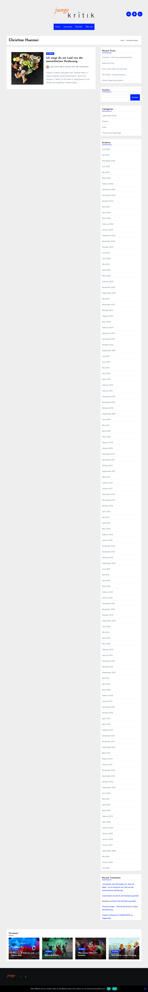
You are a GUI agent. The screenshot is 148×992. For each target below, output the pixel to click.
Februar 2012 (107, 730)
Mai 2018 (105, 425)
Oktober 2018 (107, 408)
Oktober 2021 (107, 310)
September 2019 (109, 351)
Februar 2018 (107, 443)
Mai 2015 (105, 575)
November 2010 (108, 776)
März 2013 (106, 690)
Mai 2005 (106, 857)
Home (57, 27)
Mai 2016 (105, 517)
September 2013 (109, 673)
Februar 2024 (107, 224)
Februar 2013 (107, 696)
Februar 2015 (107, 592)
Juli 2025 (106, 167)
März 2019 (106, 379)
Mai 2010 (105, 799)
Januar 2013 (107, 701)
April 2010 (106, 805)
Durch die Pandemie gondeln (127, 896)
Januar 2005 (107, 862)
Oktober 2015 (107, 558)
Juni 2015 (106, 569)
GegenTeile (106, 918)
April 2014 (106, 638)
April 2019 (106, 374)
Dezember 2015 (108, 546)
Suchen (106, 90)
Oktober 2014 (107, 615)
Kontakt (78, 27)
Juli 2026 (106, 149)
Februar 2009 (107, 828)
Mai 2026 (106, 155)
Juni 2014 (106, 627)
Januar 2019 (107, 391)
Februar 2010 (107, 816)
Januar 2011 (107, 765)
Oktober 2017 (107, 466)
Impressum (67, 27)
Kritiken (50, 53)
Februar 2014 (107, 650)
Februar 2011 (107, 759)
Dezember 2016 (108, 494)
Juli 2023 (106, 253)
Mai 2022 (106, 299)
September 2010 (109, 788)
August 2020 (107, 316)
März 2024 (106, 218)
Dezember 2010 (108, 770)
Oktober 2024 (107, 201)
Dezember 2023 (108, 236)
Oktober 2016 (107, 506)
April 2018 (106, 431)
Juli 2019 (106, 356)
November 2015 (108, 552)
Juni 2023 (106, 259)
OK (109, 989)
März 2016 (106, 529)
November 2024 (108, 195)
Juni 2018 (106, 420)
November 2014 (108, 609)
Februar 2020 (107, 328)
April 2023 (106, 270)
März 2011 (106, 753)
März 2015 (106, 586)
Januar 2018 (107, 448)
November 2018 (108, 402)
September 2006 (109, 851)
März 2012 (106, 724)
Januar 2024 (107, 230)
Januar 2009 (107, 834)
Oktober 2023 (107, 247)
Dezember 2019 (108, 333)
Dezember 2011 (108, 736)
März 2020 (106, 322)
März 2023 (106, 276)
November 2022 (108, 287)
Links (104, 127)
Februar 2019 (107, 385)
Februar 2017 (107, 483)
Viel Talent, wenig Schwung (113, 75)
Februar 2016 (107, 535)
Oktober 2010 (107, 782)
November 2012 (108, 707)
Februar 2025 (107, 184)
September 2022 (109, 293)
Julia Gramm (54, 67)
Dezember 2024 (108, 190)
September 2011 (108, 747)
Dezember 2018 (108, 397)
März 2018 (106, 437)
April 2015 (106, 581)
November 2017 (108, 460)
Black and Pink (108, 63)
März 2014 (106, 644)
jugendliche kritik (109, 116)
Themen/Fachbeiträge (111, 133)
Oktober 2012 (107, 713)
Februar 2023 (107, 282)
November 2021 (108, 305)
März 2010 (106, 811)
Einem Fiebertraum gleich (112, 80)
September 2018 (109, 414)
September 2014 (109, 621)
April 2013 (106, 684)
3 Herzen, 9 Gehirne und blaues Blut (117, 57)
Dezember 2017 (108, 454)
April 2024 (106, 213)
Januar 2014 (107, 655)
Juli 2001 (106, 868)
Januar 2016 (107, 540)
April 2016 (106, 523)
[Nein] (145, 989)
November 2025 (108, 161)
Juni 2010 (106, 793)
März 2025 (106, 178)
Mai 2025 (106, 172)
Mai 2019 (105, 368)
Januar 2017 (107, 489)
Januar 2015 (107, 598)
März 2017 (106, 477)
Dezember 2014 (108, 604)
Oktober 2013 (107, 667)
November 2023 (108, 241)
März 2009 (106, 822)
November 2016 (108, 500)
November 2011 (108, 742)
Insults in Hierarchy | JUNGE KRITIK (116, 915)
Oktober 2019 (107, 345)
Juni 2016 (106, 512)
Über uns (89, 27)
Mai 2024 (106, 207)
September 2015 (109, 563)
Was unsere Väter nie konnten (114, 69)
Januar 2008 (107, 839)
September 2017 (109, 471)
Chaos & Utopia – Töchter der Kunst (116, 907)
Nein (114, 989)
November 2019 (108, 339)
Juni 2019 (106, 362)
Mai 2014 (105, 632)
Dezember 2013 (108, 661)
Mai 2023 (106, 264)
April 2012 (106, 719)
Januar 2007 (107, 845)
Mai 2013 (105, 678)
